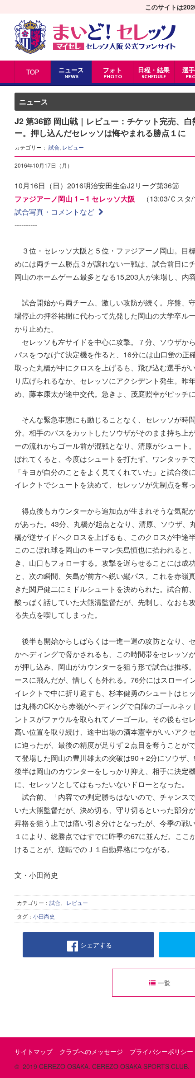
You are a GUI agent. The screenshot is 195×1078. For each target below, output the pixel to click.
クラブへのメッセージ (91, 1051)
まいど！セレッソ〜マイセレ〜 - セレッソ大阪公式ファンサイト (95, 37)
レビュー (73, 147)
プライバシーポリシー (161, 1051)
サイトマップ (34, 1051)
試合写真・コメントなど (55, 211)
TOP (32, 71)
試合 (54, 147)
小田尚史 (44, 916)
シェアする (96, 944)
